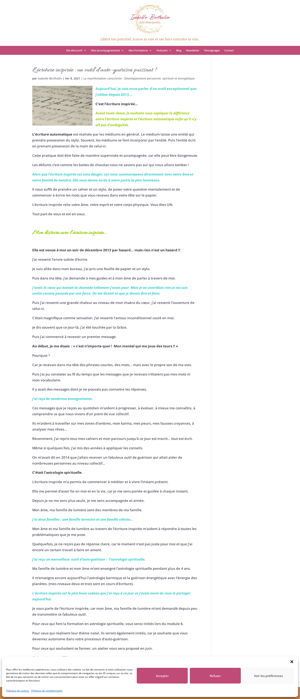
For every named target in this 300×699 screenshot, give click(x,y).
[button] (292, 662)
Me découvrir (74, 50)
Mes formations (138, 50)
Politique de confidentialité (46, 690)
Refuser (215, 676)
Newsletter (192, 50)
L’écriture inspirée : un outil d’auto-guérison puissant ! (94, 70)
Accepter (162, 676)
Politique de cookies (17, 690)
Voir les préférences (268, 676)
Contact (229, 50)
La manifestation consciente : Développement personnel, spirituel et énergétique (139, 78)
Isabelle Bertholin (50, 78)
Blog (178, 50)
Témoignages (212, 50)
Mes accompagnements (105, 50)
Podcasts (162, 50)
